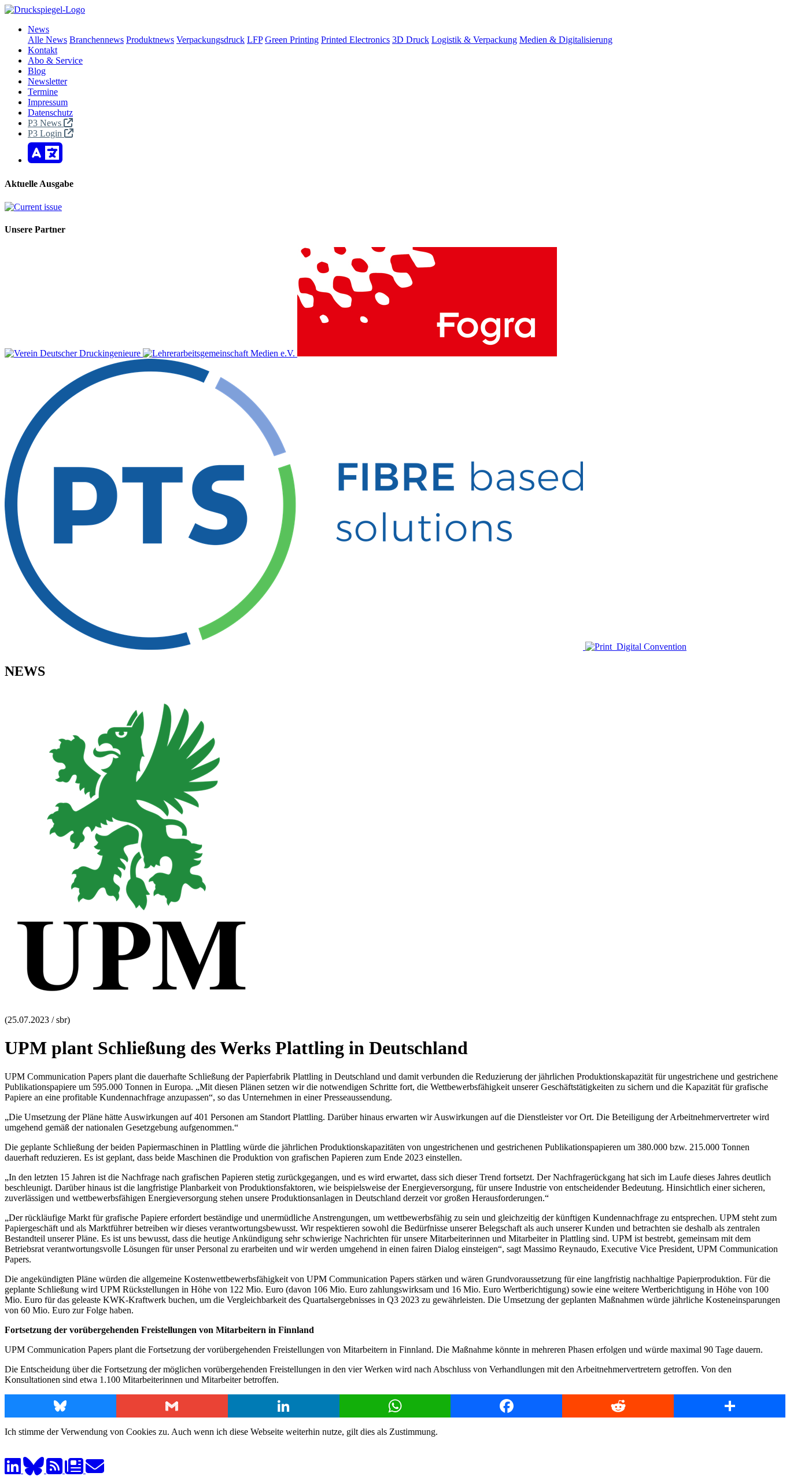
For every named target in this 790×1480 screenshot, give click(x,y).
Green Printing (292, 40)
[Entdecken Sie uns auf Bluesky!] (34, 1470)
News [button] (38, 29)
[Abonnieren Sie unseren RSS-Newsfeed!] (55, 1470)
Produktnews (150, 40)
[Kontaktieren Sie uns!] (95, 1470)
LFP (255, 40)
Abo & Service (55, 60)
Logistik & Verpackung (474, 40)
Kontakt (42, 50)
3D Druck (410, 40)
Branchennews (96, 40)
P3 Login (46, 133)
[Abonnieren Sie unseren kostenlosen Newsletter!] (75, 1470)
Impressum (48, 102)
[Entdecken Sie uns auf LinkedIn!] (14, 1470)
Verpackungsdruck (210, 40)
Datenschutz (50, 112)
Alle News (47, 40)
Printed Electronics (355, 40)
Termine (43, 92)
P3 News (46, 123)
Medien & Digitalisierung (565, 40)
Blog (37, 71)
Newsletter (47, 81)
